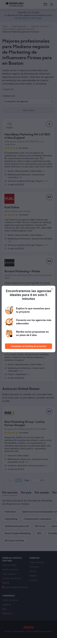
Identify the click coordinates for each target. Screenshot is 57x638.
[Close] (52, 289)
